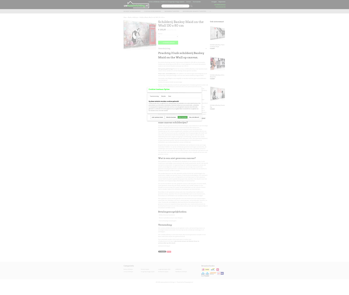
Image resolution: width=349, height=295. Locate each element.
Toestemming (154, 96)
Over (169, 96)
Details (163, 96)
